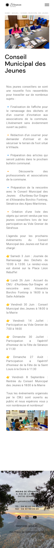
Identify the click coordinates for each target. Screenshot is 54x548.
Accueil (15, 13)
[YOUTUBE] (35, 518)
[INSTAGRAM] (27, 518)
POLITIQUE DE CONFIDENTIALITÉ (27, 532)
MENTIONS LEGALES (27, 526)
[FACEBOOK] (19, 518)
